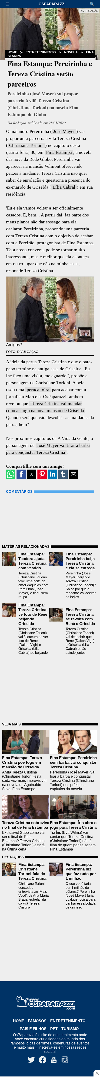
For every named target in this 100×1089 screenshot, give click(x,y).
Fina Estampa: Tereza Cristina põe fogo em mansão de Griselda (22, 762)
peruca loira (38, 389)
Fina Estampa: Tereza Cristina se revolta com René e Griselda (80, 617)
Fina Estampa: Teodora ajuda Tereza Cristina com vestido (32, 561)
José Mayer (64, 131)
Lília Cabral (64, 187)
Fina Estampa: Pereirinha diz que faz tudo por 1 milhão (81, 871)
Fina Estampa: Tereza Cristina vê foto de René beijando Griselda (32, 614)
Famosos (37, 1021)
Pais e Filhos (33, 1029)
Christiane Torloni (26, 145)
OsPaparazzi (52, 4)
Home (18, 1021)
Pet (54, 1029)
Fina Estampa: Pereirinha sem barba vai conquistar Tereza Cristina (73, 762)
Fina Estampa (59, 152)
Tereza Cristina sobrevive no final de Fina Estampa (25, 825)
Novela (71, 52)
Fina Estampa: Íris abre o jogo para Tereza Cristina (73, 825)
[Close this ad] (96, 1073)
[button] (10, 4)
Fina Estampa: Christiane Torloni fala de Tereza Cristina (32, 871)
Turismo (70, 1029)
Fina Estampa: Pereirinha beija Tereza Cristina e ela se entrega (80, 561)
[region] (50, 1083)
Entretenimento (41, 52)
